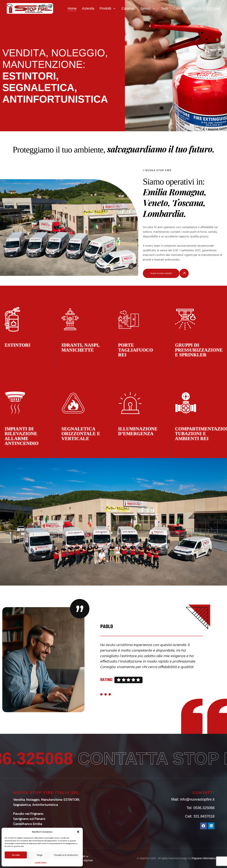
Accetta (16, 855)
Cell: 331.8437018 (199, 816)
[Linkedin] (211, 825)
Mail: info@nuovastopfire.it (192, 799)
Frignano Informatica (204, 858)
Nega (39, 855)
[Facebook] (203, 825)
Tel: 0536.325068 (200, 808)
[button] (78, 831)
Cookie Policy (40, 862)
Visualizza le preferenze (66, 855)
